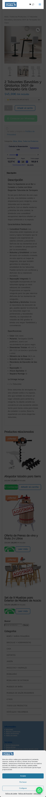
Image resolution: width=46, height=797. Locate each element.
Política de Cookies (11, 793)
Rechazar (23, 782)
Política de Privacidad (25, 793)
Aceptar (23, 776)
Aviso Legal (37, 793)
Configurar (23, 788)
